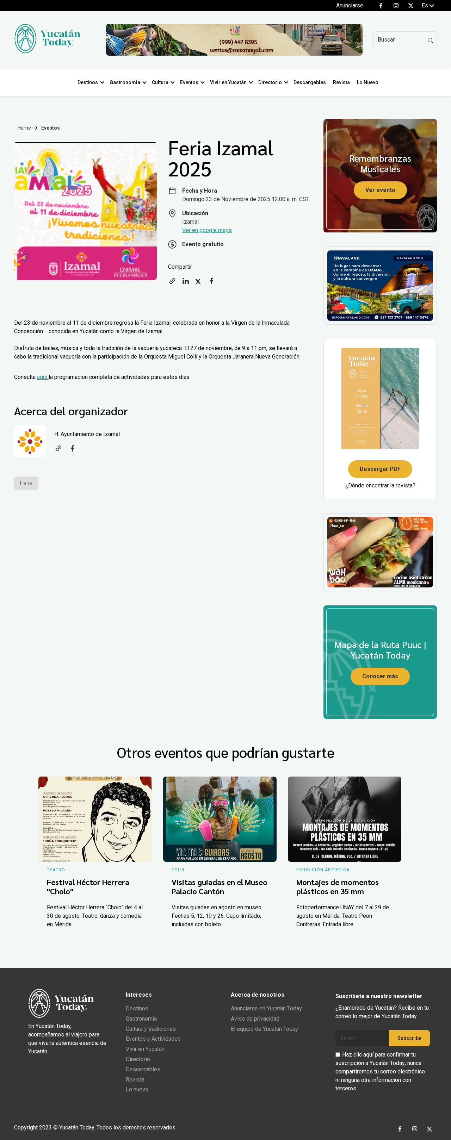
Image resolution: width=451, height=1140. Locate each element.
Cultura (160, 82)
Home (24, 128)
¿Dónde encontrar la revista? (380, 485)
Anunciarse (349, 5)
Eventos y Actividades (153, 1038)
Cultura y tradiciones (151, 1029)
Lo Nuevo (367, 82)
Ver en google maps (207, 230)
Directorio (270, 82)
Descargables (310, 82)
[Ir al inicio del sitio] (47, 51)
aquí (43, 377)
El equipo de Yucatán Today (264, 1029)
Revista (341, 82)
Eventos (189, 82)
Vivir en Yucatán (228, 82)
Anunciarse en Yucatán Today (266, 1008)
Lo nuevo (137, 1089)
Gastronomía (141, 1018)
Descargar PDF (380, 469)
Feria (26, 483)
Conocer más (380, 676)
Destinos (88, 82)
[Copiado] (172, 283)
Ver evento (380, 190)
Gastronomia (125, 82)
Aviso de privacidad (255, 1018)
